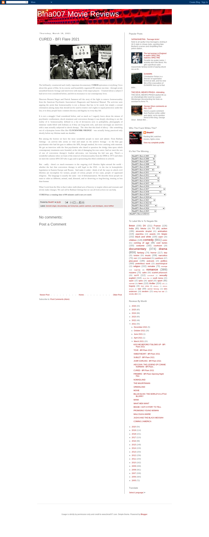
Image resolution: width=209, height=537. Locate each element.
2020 (134, 427)
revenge (164, 266)
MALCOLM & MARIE (142, 414)
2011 (134, 459)
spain (131, 281)
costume (140, 245)
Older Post (117, 295)
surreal (131, 283)
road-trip (137, 270)
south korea (158, 278)
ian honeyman (73, 206)
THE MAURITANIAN (142, 383)
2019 (134, 430)
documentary (62, 206)
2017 (134, 437)
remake (151, 266)
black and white (143, 236)
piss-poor (133, 261)
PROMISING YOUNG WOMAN (146, 410)
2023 (134, 317)
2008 (134, 470)
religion (136, 266)
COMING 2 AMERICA (142, 421)
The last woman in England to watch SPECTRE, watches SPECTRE (155, 55)
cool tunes (161, 243)
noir (135, 258)
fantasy (140, 252)
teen (140, 283)
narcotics (163, 255)
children (133, 240)
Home (81, 295)
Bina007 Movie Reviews (78, 14)
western (145, 291)
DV (144, 225)
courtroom (158, 246)
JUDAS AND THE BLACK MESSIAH (148, 418)
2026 (134, 306)
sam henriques (97, 206)
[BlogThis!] (74, 202)
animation (162, 231)
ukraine (156, 286)
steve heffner (109, 206)
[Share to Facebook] (80, 202)
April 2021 (138, 338)
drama (163, 248)
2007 (134, 473)
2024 (134, 313)
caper (160, 237)
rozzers (132, 272)
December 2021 (141, 327)
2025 (134, 310)
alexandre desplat (144, 231)
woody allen (133, 294)
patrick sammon (85, 206)
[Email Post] (66, 202)
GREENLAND (139, 387)
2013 (134, 452)
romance (152, 269)
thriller (152, 283)
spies (140, 281)
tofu (163, 283)
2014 (134, 448)
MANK (136, 400)
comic (164, 240)
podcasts (150, 261)
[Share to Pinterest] (83, 202)
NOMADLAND (140, 380)
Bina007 (150, 132)
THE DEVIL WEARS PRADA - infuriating (147, 92)
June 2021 (138, 334)
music (148, 255)
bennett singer (51, 206)
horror (154, 252)
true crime (145, 286)
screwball (150, 275)
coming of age (141, 243)
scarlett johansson (159, 273)
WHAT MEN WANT (141, 403)
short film (146, 278)
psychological (161, 264)
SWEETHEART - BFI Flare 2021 (147, 354)
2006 (134, 477)
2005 (134, 480)
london (136, 255)
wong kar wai (159, 291)
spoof (150, 281)
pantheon (159, 258)
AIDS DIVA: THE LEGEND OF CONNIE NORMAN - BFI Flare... (150, 366)
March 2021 (139, 341)
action (164, 228)
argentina (140, 234)
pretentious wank (142, 264)
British (132, 225)
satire (144, 273)
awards (152, 234)
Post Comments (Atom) (59, 299)
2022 (134, 320)
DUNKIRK (148, 74)
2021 (134, 324)
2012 (134, 455)
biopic (164, 234)
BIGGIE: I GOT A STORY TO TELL (147, 407)
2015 (134, 445)
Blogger (144, 514)
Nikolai (143, 228)
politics (164, 261)
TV (153, 228)
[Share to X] (77, 202)
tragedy (132, 286)
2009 (134, 466)
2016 (134, 441)
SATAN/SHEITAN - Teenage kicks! (145, 39)
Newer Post (44, 295)
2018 (134, 434)
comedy (148, 239)
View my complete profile (154, 143)
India (131, 228)
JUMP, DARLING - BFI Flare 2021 (147, 361)
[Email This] (71, 202)
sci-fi (136, 275)
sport (159, 280)
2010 (134, 463)
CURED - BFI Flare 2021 (144, 370)
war (139, 288)
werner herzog (153, 289)
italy (165, 253)
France (157, 225)
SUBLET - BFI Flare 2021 (144, 357)
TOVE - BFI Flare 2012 (143, 350)
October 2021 (140, 331)
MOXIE (136, 390)
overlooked (146, 258)
